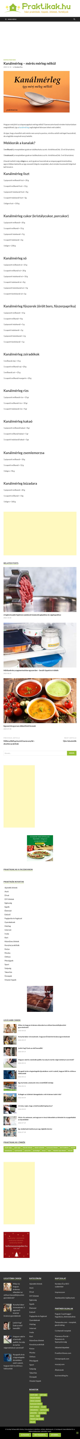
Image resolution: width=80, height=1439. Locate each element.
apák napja (17, 1147)
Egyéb (7, 907)
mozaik (73, 1147)
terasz (44, 1150)
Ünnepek (8, 976)
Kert (6, 937)
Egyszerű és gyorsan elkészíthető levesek (20, 726)
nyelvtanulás (18, 1150)
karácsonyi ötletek (52, 1147)
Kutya (7, 949)
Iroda (7, 934)
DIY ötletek (9, 899)
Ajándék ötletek (11, 887)
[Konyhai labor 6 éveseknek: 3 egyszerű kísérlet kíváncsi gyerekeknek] (10, 1037)
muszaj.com (59, 1364)
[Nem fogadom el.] (77, 1433)
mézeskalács (8, 1150)
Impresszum (60, 1292)
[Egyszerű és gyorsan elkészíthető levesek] (40, 701)
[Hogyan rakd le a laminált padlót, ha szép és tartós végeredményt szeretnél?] (10, 1060)
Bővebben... (55, 1435)
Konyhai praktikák (10, 60)
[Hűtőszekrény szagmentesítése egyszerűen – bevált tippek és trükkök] (40, 646)
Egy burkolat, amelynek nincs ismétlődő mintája (35, 1083)
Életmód (8, 911)
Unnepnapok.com (62, 1359)
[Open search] (74, 19)
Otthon (8, 957)
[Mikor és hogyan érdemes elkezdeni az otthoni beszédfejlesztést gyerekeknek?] (10, 1025)
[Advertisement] (40, 40)
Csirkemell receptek (63, 1331)
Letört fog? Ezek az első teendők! (30, 1048)
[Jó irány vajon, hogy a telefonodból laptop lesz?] (10, 1106)
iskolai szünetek (39, 1147)
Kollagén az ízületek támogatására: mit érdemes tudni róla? (39, 1094)
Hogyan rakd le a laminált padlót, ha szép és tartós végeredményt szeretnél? (46, 1060)
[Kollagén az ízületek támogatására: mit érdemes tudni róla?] (10, 1095)
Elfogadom (25, 1435)
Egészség (8, 903)
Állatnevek (59, 1370)
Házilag (8, 926)
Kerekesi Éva (18, 67)
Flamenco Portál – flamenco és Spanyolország (62, 1339)
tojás (49, 1150)
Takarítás (8, 972)
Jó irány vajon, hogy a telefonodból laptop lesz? (35, 1106)
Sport (7, 964)
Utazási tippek (10, 980)
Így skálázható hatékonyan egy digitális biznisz (35, 1129)
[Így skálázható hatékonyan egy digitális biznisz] (10, 1129)
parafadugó (36, 1150)
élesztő (70, 1150)
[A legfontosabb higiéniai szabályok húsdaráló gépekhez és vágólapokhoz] (40, 590)
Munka (7, 953)
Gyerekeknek (10, 922)
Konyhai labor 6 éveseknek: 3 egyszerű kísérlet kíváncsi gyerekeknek (44, 1037)
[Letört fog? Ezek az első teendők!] (10, 1048)
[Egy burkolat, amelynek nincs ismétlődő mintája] (10, 1083)
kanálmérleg (24, 127)
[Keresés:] (40, 753)
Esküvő (7, 914)
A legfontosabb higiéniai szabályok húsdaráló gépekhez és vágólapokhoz (32, 615)
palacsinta (27, 1150)
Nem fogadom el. (40, 1435)
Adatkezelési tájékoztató (65, 1298)
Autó (7, 891)
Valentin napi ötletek (59, 1150)
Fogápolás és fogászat (13, 918)
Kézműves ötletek (12, 941)
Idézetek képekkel (62, 1347)
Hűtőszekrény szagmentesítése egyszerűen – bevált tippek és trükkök (31, 670)
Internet (8, 930)
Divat (7, 895)
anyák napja (8, 1147)
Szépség (8, 968)
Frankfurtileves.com (63, 1353)
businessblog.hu (61, 1375)
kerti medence (64, 1147)
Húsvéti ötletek (27, 1147)
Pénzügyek (9, 960)
